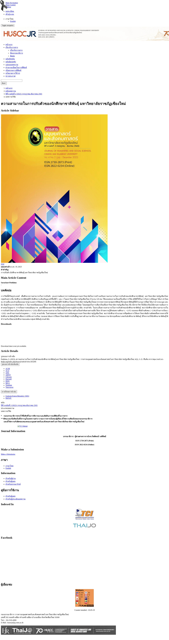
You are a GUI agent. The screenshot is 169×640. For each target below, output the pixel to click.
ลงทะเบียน (10, 11)
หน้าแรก (9, 44)
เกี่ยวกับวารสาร (16, 50)
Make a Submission (8, 454)
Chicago (9, 377)
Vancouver (9, 387)
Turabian (9, 385)
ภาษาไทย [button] (9, 19)
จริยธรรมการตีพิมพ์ (13, 70)
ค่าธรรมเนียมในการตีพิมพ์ (16, 67)
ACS (7, 371)
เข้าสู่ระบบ (10, 14)
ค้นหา (4, 83)
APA (7, 373)
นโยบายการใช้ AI (13, 73)
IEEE (8, 381)
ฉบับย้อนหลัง (11, 62)
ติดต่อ (12, 56)
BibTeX (8, 398)
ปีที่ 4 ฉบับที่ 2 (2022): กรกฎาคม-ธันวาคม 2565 (24, 94)
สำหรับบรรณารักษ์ (13, 484)
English (13, 21)
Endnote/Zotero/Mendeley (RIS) (17, 396)
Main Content (11, 5)
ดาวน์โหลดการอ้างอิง (9, 392)
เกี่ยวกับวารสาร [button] (12, 47)
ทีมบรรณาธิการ (16, 53)
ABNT (8, 375)
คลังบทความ (11, 91)
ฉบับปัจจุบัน (10, 59)
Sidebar (8, 7)
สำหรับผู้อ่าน (11, 478)
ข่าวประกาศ (10, 76)
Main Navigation (12, 3)
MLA (8, 383)
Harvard (8, 379)
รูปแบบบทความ (12, 65)
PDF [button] (2, 264)
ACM (8, 369)
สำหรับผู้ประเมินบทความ (16, 499)
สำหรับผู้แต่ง (10, 481)
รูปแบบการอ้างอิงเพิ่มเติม (10, 364)
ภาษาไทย (9, 466)
